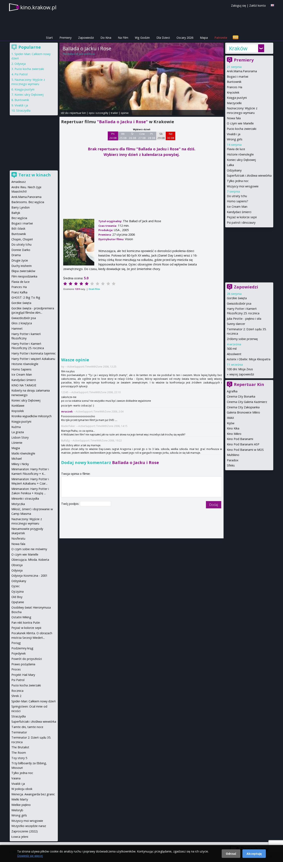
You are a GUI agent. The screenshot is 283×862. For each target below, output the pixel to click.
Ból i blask (18, 228)
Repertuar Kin (249, 384)
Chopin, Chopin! (22, 239)
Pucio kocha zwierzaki (241, 129)
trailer (114, 113)
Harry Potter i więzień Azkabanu (33, 359)
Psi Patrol (21, 74)
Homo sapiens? (237, 201)
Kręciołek (233, 92)
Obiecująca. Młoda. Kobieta (30, 560)
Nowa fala (234, 118)
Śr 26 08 (132, 136)
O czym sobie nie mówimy (29, 549)
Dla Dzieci (163, 38)
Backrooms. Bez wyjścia (27, 202)
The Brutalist (20, 747)
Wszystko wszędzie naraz (28, 826)
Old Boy (16, 597)
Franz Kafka (19, 292)
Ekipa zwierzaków (23, 271)
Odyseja (20, 64)
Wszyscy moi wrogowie (243, 186)
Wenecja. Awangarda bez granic (33, 794)
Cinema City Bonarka (241, 396)
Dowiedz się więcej (30, 856)
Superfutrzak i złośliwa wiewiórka (249, 175)
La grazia (17, 432)
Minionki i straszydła (25, 498)
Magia (15, 448)
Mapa (204, 38)
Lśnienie (16, 443)
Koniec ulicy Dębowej (241, 160)
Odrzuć (231, 854)
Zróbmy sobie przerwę (242, 339)
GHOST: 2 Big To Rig (25, 297)
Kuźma (16, 427)
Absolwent (234, 354)
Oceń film (94, 289)
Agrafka (232, 391)
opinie (125, 113)
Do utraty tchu (237, 196)
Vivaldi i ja (233, 134)
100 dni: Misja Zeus (240, 369)
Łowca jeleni (19, 837)
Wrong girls (234, 139)
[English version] (272, 5)
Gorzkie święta (237, 298)
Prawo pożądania (23, 664)
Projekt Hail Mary (23, 675)
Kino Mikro (234, 434)
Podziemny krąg (22, 648)
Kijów (230, 423)
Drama (16, 255)
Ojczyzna (17, 591)
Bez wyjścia (19, 218)
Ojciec (15, 586)
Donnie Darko (20, 250)
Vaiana (16, 778)
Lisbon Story (20, 437)
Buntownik (234, 82)
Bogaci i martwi (237, 76)
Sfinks (231, 465)
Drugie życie (19, 260)
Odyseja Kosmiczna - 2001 (29, 575)
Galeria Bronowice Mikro (243, 412)
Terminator (19, 732)
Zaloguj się (238, 5)
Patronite (220, 38)
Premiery (65, 38)
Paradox (232, 460)
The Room (18, 753)
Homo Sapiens (21, 369)
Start (49, 38)
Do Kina (105, 38)
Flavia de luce (236, 149)
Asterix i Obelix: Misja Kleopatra (248, 359)
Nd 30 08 (170, 136)
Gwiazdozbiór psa (239, 303)
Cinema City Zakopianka (243, 407)
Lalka (230, 165)
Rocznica (17, 691)
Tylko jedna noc (238, 181)
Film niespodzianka (24, 276)
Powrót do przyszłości (26, 659)
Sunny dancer (236, 324)
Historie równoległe (240, 154)
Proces (16, 669)
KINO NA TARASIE (23, 385)
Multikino (233, 455)
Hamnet (17, 328)
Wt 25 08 (123, 136)
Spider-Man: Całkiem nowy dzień (33, 701)
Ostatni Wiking (21, 617)
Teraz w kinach (34, 175)
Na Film (123, 38)
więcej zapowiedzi (241, 374)
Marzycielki (234, 103)
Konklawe (17, 405)
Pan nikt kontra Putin (25, 622)
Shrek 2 (16, 696)
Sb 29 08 (161, 136)
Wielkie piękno (21, 805)
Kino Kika (233, 428)
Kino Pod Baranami (240, 439)
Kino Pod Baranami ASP (243, 444)
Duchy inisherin (21, 266)
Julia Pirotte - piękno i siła (244, 319)
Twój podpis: (70, 504)
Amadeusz (18, 182)
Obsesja (17, 565)
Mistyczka (18, 504)
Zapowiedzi (86, 38)
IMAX (230, 418)
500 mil (232, 349)
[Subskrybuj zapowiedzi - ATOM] (235, 37)
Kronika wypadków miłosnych (31, 416)
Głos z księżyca (21, 323)
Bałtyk (15, 213)
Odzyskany (234, 170)
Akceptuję (254, 854)
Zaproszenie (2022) (24, 831)
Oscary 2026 (185, 38)
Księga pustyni (237, 98)
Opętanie (17, 602)
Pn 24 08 (113, 136)
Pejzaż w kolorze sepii (242, 217)
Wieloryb (17, 810)
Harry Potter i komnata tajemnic (33, 353)
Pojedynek (18, 653)
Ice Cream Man (237, 207)
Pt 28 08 (151, 136)
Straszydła (23, 110)
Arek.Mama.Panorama (242, 71)
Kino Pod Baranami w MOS (245, 450)
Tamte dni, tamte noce (27, 727)
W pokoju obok (21, 789)
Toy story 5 (19, 758)
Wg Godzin (142, 38)
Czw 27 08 (142, 136)
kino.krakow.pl (38, 7)
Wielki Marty (19, 799)
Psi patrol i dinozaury (241, 222)
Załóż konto (257, 5)
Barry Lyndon (20, 207)
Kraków (238, 48)
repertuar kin (78, 113)
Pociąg (16, 643)
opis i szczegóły (98, 113)
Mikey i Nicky (20, 464)
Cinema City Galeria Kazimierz (247, 402)
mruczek (67, 411)
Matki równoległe (23, 453)
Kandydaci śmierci (239, 212)
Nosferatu (18, 538)
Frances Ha (234, 87)
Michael (16, 459)
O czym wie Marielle (240, 123)
